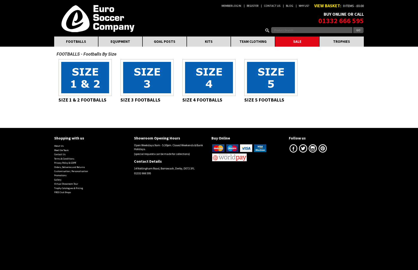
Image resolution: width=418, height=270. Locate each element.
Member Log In (231, 5)
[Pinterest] (323, 149)
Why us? (304, 5)
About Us (59, 145)
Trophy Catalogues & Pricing (68, 188)
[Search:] (268, 30)
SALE (297, 41)
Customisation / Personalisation (71, 171)
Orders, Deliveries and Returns (69, 167)
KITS (209, 41)
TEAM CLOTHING (253, 41)
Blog (289, 5)
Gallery (57, 179)
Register (252, 5)
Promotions (60, 175)
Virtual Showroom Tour (66, 183)
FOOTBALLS (76, 41)
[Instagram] (313, 149)
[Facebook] (293, 149)
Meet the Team (61, 150)
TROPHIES (341, 41)
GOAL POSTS (164, 41)
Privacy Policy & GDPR (65, 162)
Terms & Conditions (64, 158)
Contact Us (272, 5)
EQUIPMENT (120, 41)
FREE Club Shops (62, 192)
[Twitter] (303, 149)
